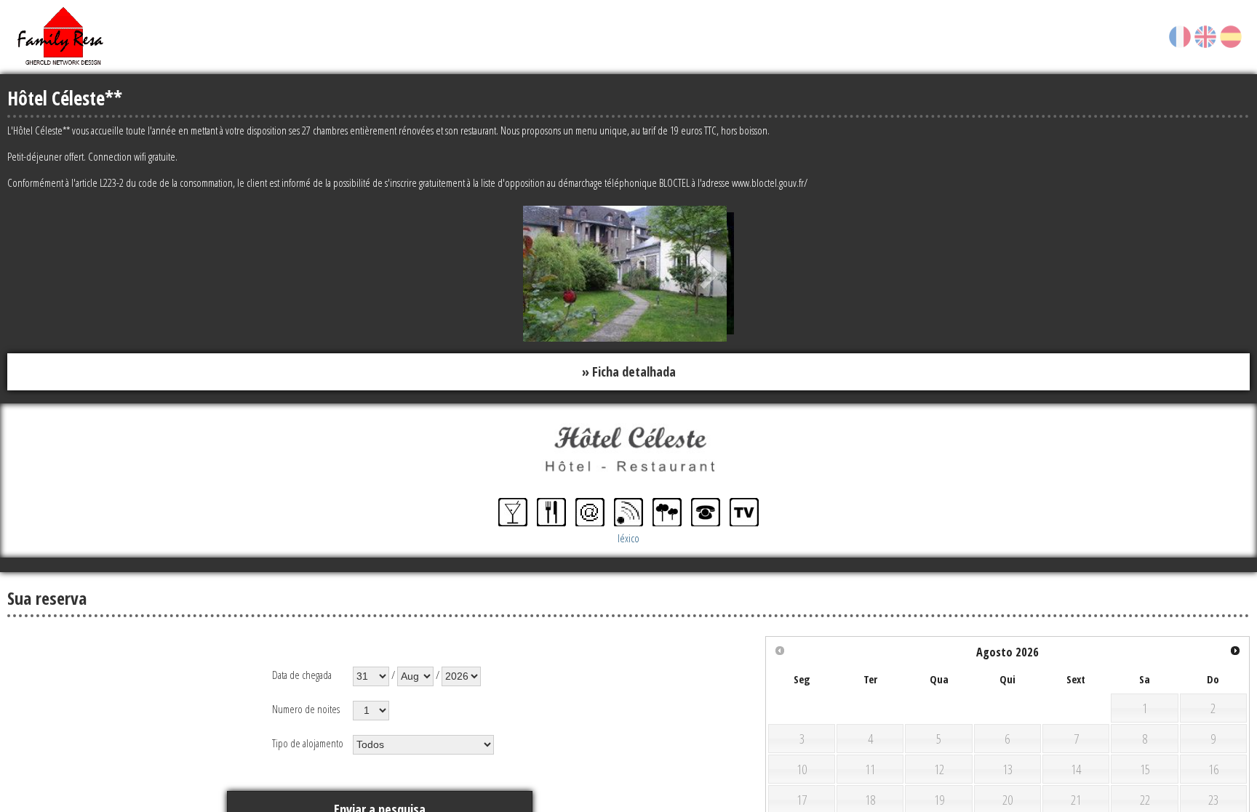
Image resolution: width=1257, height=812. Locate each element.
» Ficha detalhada (629, 370)
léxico (628, 535)
